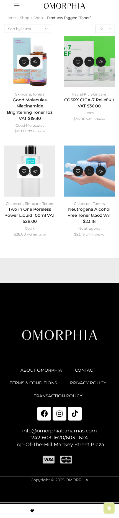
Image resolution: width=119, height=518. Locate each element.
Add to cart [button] (89, 62)
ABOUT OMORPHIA (41, 370)
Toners (38, 94)
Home (10, 17)
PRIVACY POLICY (88, 382)
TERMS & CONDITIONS (33, 382)
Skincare (23, 94)
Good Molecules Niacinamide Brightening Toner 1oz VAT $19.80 (30, 109)
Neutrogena (89, 228)
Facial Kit (80, 94)
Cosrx (89, 113)
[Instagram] (59, 414)
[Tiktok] (75, 414)
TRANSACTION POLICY (58, 395)
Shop (24, 17)
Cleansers (14, 203)
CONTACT (85, 370)
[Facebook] (44, 414)
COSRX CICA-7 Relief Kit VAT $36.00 (89, 103)
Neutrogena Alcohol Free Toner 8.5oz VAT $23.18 (89, 215)
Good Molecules (29, 125)
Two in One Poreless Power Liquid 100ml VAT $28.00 (29, 215)
